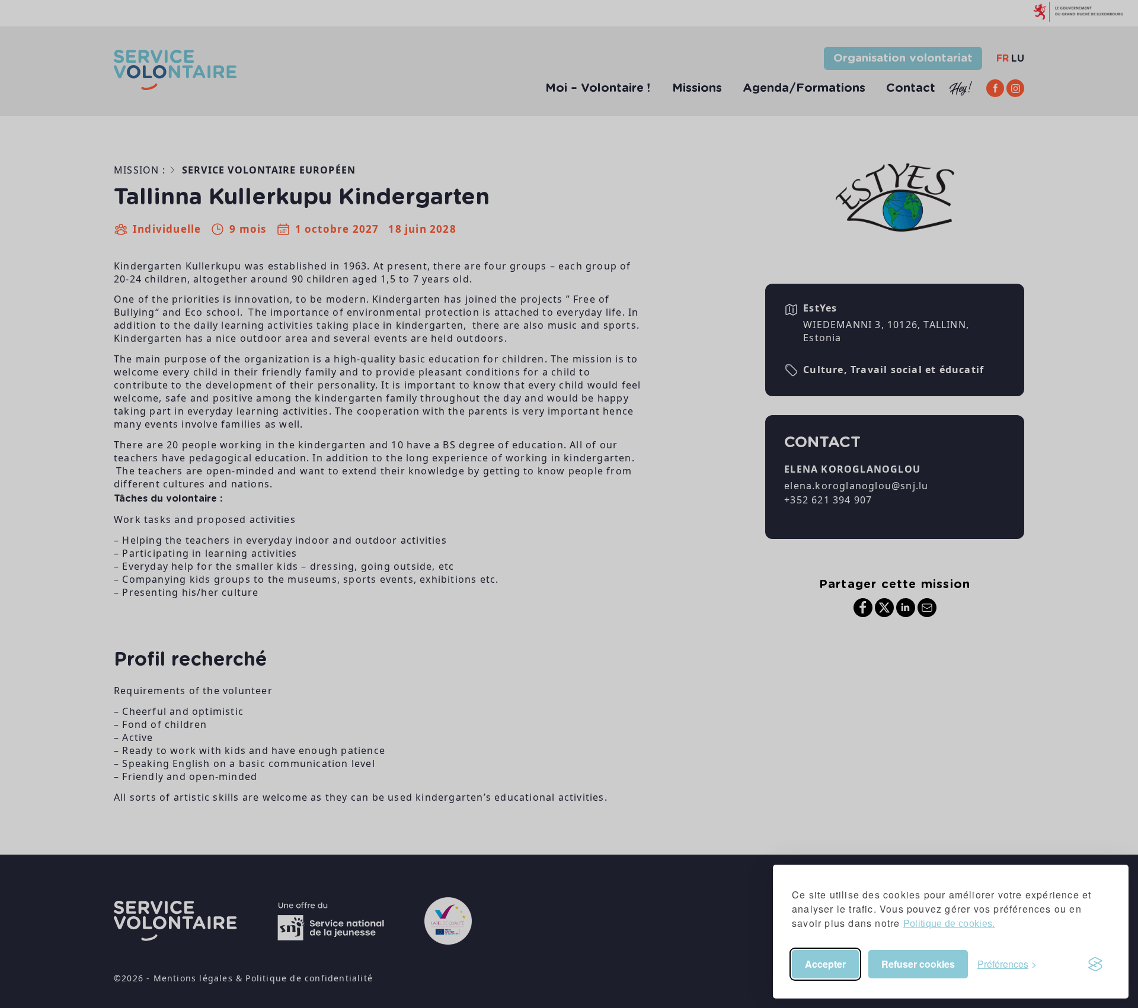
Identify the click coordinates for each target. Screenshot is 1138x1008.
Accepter (825, 964)
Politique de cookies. (949, 924)
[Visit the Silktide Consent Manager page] (1095, 964)
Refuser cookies (918, 964)
